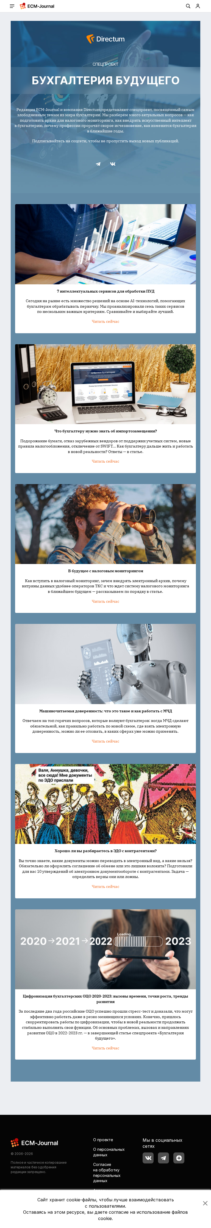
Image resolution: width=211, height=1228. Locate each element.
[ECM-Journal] (35, 1142)
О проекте (103, 1139)
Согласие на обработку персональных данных (107, 1172)
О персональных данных (109, 1152)
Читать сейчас (105, 321)
